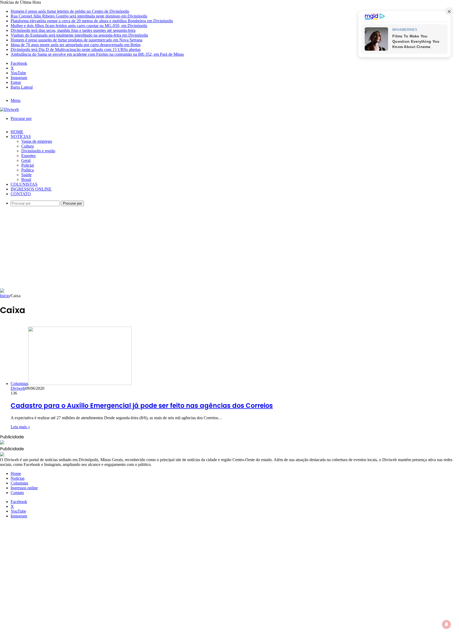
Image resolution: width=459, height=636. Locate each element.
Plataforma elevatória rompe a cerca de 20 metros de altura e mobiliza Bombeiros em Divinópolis (92, 21)
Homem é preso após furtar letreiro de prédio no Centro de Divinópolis (70, 11)
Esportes (28, 155)
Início (5, 295)
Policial (27, 165)
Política (27, 170)
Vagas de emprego (36, 141)
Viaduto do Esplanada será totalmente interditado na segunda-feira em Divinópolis (79, 35)
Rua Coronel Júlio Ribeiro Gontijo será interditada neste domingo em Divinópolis (79, 16)
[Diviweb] (9, 109)
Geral (26, 160)
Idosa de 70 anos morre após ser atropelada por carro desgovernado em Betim (76, 44)
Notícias (21, 136)
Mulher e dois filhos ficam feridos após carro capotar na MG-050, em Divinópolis (79, 25)
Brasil (26, 179)
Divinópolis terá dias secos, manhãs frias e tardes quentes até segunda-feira (73, 30)
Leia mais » (20, 427)
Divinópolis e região (38, 151)
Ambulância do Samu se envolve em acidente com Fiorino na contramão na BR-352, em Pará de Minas (97, 54)
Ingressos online (31, 189)
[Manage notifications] (446, 624)
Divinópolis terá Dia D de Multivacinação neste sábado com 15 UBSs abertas (76, 49)
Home (17, 131)
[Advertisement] (229, 248)
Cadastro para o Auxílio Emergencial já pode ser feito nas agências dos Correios (142, 405)
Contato (21, 194)
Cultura (27, 146)
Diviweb (18, 388)
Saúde (26, 174)
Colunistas (24, 184)
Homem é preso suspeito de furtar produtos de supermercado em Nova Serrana (76, 40)
